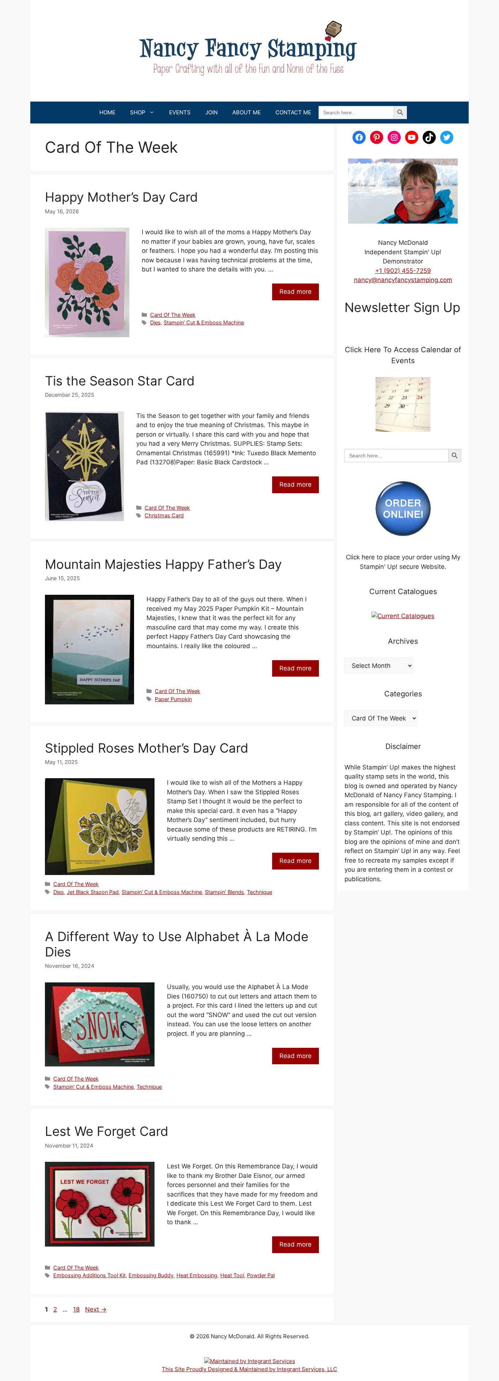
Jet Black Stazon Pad (93, 892)
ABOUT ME (246, 112)
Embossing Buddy (151, 1275)
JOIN (211, 112)
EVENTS (180, 112)
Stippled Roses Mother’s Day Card (146, 748)
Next (96, 1309)
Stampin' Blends (224, 892)
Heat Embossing (196, 1275)
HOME (107, 112)
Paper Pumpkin (173, 699)
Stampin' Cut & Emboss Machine (162, 892)
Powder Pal (261, 1275)
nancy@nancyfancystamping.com (403, 280)
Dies (155, 322)
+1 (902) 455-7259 (403, 270)
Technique (259, 892)
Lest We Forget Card (106, 1131)
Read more (295, 291)
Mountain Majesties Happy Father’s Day (163, 564)
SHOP (137, 112)
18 (77, 1309)
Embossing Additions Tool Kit (89, 1275)
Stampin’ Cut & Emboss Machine (204, 322)
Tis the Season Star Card (120, 380)
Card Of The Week (172, 315)
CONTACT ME (293, 112)
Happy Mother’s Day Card (121, 197)
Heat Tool (232, 1275)
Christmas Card (164, 515)
